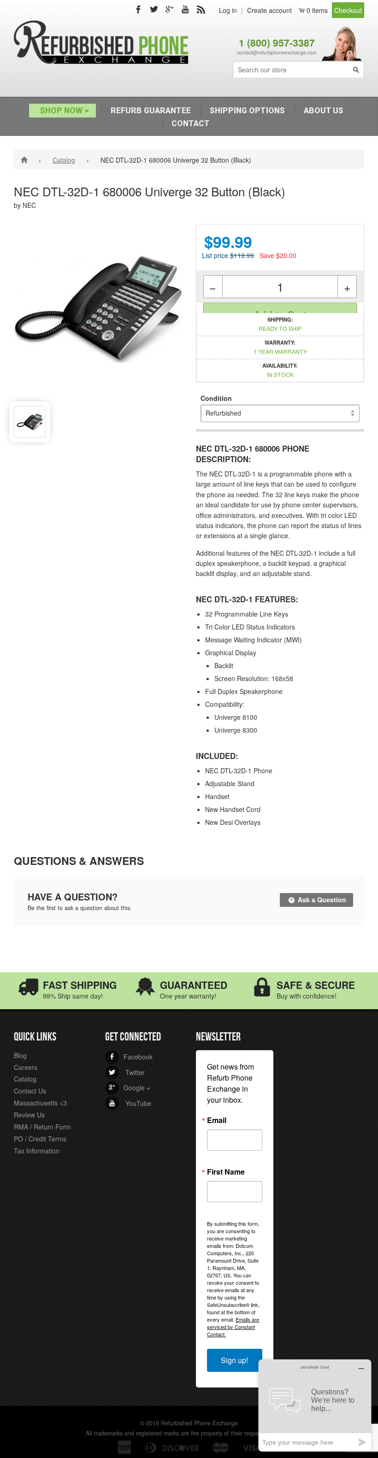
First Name (226, 1172)
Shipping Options (247, 110)
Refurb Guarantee (151, 110)
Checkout (348, 10)
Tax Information (36, 1150)
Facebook (131, 1056)
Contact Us (30, 1090)
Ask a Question (321, 899)
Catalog (64, 160)
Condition (216, 398)
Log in (228, 10)
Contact (190, 123)
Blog (20, 1055)
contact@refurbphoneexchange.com (277, 52)
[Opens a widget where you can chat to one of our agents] (315, 1405)
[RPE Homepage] (25, 159)
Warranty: (280, 347)
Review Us (29, 1114)
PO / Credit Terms (40, 1138)
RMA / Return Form (42, 1126)
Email (216, 1120)
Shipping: (280, 324)
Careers (25, 1067)
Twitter (127, 1072)
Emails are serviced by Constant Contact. (233, 1327)
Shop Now (62, 110)
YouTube (130, 1103)
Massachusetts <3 (40, 1102)
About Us (323, 110)
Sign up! (234, 1360)
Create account (269, 10)
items (317, 10)
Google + (129, 1087)
